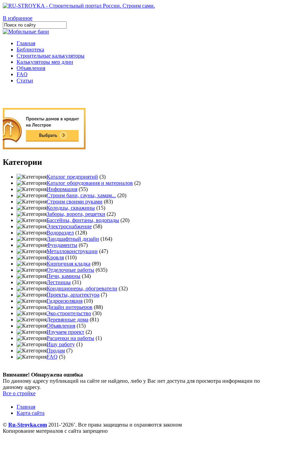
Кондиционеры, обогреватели (82, 288)
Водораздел (60, 233)
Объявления (31, 68)
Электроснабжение (69, 226)
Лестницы (59, 282)
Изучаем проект (65, 332)
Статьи (25, 80)
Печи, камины (63, 276)
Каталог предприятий (72, 177)
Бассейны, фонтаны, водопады (83, 220)
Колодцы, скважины (71, 208)
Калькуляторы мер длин (45, 62)
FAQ (22, 74)
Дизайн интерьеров (69, 307)
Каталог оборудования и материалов (90, 183)
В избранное (17, 18)
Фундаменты (62, 245)
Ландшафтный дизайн (73, 239)
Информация (62, 189)
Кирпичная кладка (68, 264)
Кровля (55, 257)
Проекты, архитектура (73, 295)
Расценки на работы (70, 338)
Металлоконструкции (72, 251)
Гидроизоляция (64, 301)
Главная (26, 43)
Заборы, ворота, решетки (76, 214)
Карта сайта (31, 413)
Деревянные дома (67, 319)
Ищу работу (61, 344)
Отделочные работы (70, 270)
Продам (56, 350)
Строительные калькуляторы (51, 56)
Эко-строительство (69, 313)
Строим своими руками (75, 201)
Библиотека (30, 49)
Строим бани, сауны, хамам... (81, 195)
